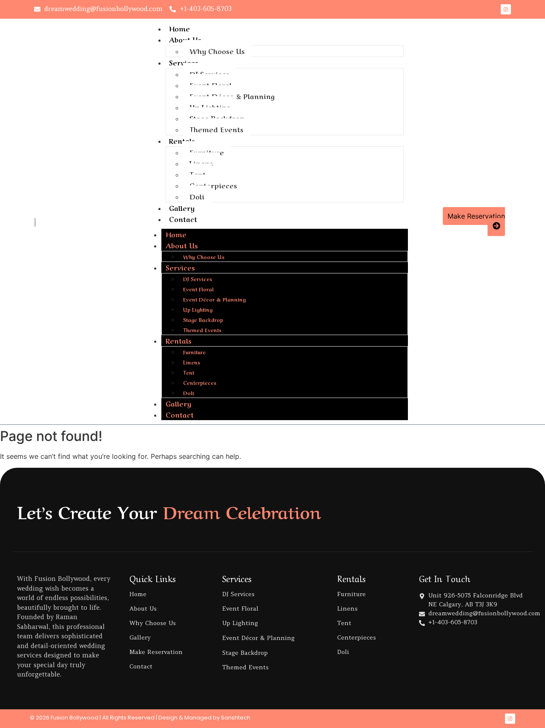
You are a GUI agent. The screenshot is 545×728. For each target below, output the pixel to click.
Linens (201, 163)
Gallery (182, 207)
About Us (185, 39)
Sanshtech (235, 718)
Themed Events (216, 129)
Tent (197, 174)
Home (179, 28)
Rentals (182, 140)
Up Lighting (209, 107)
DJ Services (209, 73)
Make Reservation (156, 652)
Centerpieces (213, 185)
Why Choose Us (217, 51)
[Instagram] (506, 9)
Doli (196, 196)
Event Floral (210, 85)
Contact (183, 218)
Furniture (206, 152)
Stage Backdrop (216, 118)
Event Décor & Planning (232, 96)
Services (183, 62)
